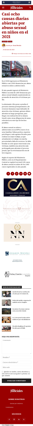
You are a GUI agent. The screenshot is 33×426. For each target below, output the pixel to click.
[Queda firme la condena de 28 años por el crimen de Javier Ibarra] (6, 294)
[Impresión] (25, 173)
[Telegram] (29, 173)
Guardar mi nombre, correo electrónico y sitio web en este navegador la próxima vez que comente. (16, 374)
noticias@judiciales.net (20, 407)
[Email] (21, 173)
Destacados (4, 41)
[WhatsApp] (17, 173)
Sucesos (10, 41)
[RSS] (19, 419)
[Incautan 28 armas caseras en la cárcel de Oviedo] (6, 311)
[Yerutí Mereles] (4, 45)
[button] (3, 7)
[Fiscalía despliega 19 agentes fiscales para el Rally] (6, 328)
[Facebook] (8, 173)
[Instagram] (14, 419)
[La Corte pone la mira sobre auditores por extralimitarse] (6, 320)
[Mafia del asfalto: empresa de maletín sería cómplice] (6, 303)
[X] (12, 173)
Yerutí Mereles (17, 45)
